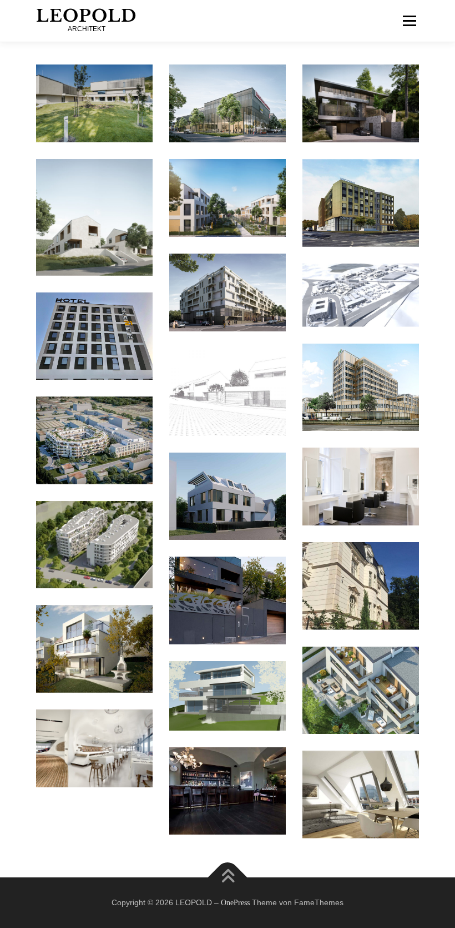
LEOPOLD (86, 16)
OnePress (235, 903)
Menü (409, 20)
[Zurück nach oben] (227, 877)
